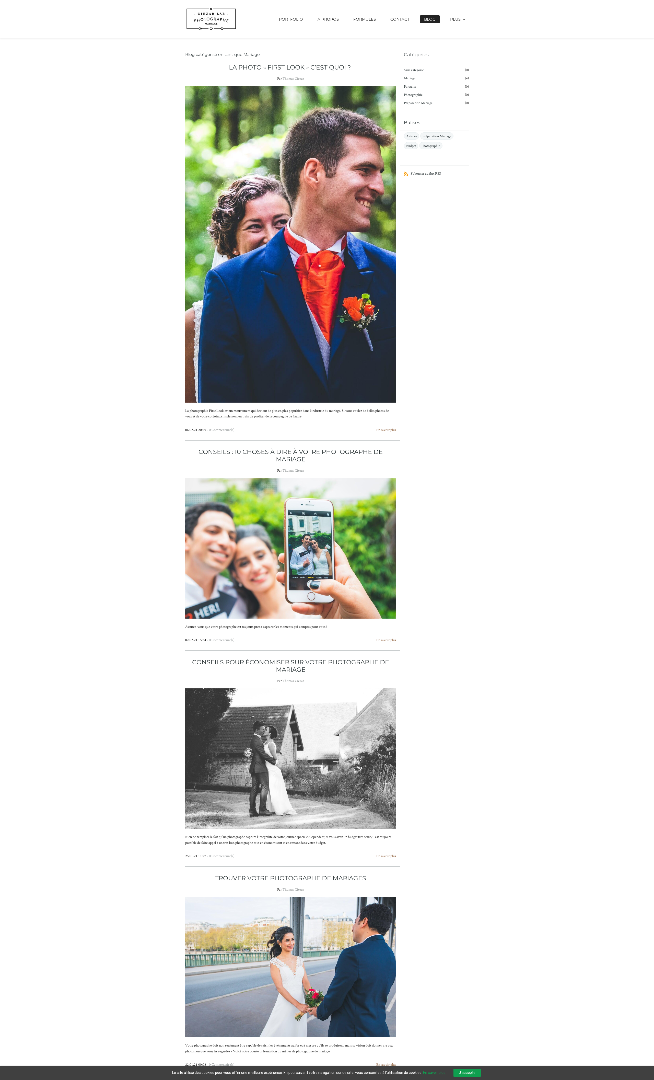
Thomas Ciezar (293, 78)
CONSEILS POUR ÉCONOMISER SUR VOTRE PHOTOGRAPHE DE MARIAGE (290, 665)
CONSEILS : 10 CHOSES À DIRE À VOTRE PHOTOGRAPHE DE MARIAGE (290, 455)
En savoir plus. (434, 1073)
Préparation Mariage (418, 102)
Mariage (409, 78)
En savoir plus (386, 429)
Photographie (413, 94)
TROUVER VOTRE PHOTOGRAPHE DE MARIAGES (290, 878)
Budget (411, 145)
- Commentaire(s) (220, 429)
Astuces (411, 136)
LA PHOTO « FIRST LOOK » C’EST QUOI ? (291, 67)
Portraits (410, 86)
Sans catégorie (414, 69)
